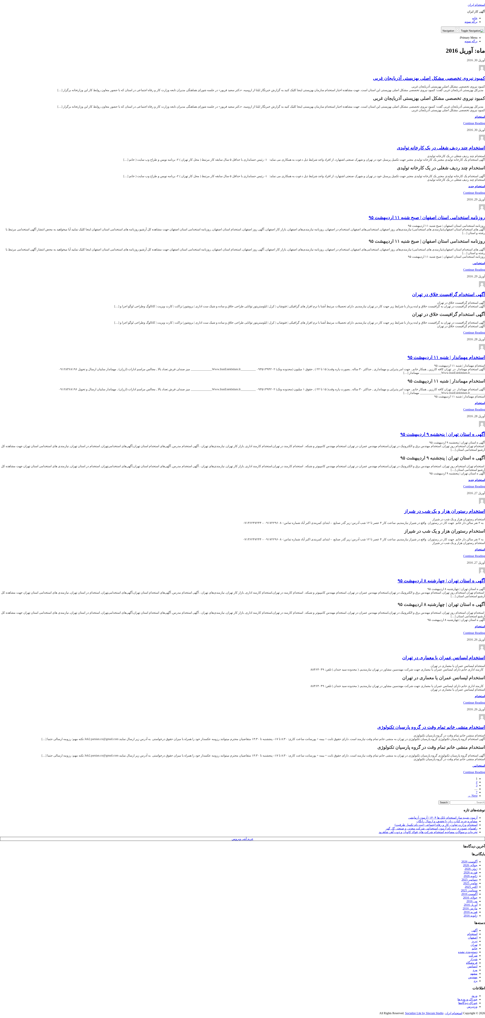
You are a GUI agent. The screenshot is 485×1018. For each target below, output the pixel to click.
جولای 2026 (470, 865)
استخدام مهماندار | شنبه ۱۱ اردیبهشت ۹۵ (446, 357)
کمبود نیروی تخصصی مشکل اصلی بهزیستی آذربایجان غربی (429, 78)
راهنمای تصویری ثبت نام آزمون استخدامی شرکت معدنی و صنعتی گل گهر (431, 828)
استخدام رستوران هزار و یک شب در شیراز (444, 511)
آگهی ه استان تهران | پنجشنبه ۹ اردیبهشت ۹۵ (442, 434)
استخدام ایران (476, 4)
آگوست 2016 (469, 894)
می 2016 (471, 901)
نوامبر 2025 (470, 883)
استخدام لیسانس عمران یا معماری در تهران (443, 657)
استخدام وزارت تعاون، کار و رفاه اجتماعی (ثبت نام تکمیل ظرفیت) (436, 824)
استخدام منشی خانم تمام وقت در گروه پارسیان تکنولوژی (431, 727)
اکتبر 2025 (471, 886)
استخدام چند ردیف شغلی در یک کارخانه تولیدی (441, 147)
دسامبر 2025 (469, 879)
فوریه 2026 (470, 872)
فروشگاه (471, 962)
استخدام (480, 116)
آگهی (474, 930)
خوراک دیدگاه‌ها (467, 1003)
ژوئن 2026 (471, 868)
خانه (474, 18)
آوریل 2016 (470, 904)
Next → (472, 795)
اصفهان (472, 937)
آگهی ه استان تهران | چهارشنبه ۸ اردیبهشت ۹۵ (441, 580)
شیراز (473, 959)
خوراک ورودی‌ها (467, 999)
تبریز (474, 941)
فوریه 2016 (470, 912)
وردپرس (472, 1006)
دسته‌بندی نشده (467, 952)
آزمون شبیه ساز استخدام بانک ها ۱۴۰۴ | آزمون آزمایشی (442, 817)
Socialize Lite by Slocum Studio (424, 1013)
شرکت (473, 955)
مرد (475, 970)
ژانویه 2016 (470, 915)
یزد (475, 980)
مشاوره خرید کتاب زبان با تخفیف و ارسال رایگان (446, 821)
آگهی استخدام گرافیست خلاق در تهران (448, 294)
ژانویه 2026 (470, 876)
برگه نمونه (471, 21)
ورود (474, 995)
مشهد (473, 973)
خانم (474, 948)
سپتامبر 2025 (469, 890)
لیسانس (472, 966)
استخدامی (478, 263)
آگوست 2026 (469, 861)
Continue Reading (474, 123)
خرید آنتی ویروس (242, 838)
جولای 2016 (470, 897)
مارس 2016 (470, 908)
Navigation (449, 30)
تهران (474, 944)
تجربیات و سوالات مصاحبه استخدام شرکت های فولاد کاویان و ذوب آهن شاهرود (428, 832)
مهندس (472, 977)
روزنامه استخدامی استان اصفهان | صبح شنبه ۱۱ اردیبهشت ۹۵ (427, 217)
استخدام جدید (476, 186)
